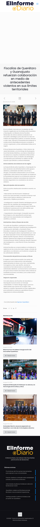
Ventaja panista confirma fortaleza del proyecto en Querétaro (18, 497)
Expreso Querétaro (23, 302)
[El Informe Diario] (20, 6)
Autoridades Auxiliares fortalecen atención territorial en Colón (19, 485)
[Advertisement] (20, 42)
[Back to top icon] (20, 514)
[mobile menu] (37, 4)
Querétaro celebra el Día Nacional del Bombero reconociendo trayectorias (18, 491)
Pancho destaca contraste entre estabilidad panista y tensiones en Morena (20, 478)
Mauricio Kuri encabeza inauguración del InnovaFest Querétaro (17, 350)
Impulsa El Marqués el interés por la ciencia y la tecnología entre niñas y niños (19, 386)
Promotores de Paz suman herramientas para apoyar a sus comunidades (19, 472)
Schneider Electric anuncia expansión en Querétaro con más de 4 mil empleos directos (18, 427)
